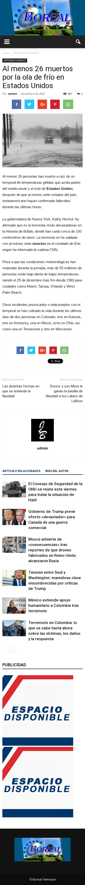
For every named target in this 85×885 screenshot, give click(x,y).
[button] (78, 41)
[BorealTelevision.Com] (42, 17)
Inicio (5, 53)
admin (12, 93)
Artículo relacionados (21, 471)
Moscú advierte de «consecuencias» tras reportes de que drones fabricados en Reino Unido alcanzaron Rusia (52, 550)
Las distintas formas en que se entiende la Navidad (20, 391)
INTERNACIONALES (15, 60)
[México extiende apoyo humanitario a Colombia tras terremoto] (14, 605)
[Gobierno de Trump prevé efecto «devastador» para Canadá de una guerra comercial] (14, 517)
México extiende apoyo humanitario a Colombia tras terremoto (53, 605)
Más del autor (56, 471)
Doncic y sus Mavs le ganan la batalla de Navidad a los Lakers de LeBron (64, 393)
